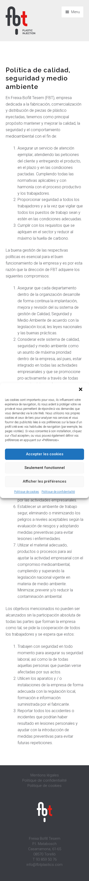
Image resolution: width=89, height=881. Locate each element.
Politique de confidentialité (58, 492)
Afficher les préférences (44, 481)
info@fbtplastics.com (44, 864)
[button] (81, 390)
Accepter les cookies (44, 454)
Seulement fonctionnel (44, 467)
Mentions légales (44, 775)
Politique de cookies (26, 492)
